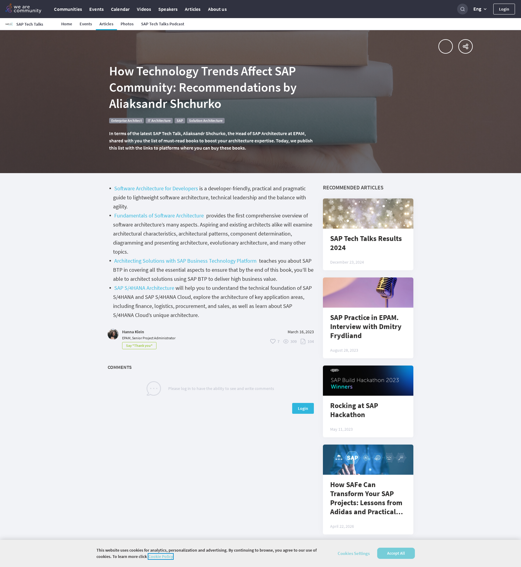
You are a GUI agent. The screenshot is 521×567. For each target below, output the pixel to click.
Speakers (168, 9)
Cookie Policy (160, 556)
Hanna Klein (133, 331)
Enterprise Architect (126, 120)
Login (504, 9)
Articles (193, 9)
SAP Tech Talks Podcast (162, 24)
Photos (127, 24)
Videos (144, 9)
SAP (180, 120)
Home (66, 24)
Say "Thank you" (139, 345)
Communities (68, 9)
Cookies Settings (354, 553)
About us (217, 9)
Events (96, 9)
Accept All (396, 553)
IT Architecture (159, 120)
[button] (480, 9)
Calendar (120, 9)
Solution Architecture (206, 120)
